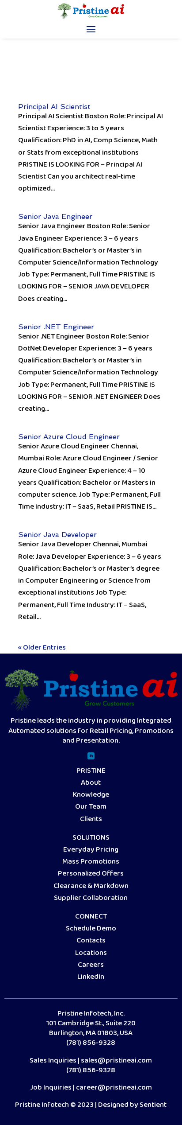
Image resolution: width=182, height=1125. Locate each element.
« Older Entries (42, 647)
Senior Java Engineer (55, 216)
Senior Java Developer (57, 534)
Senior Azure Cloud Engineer (69, 436)
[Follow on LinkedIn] (91, 755)
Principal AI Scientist (54, 106)
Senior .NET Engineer (56, 327)
